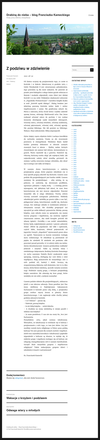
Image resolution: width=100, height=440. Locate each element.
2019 (74, 160)
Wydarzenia (77, 205)
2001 (7, 81)
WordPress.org (78, 232)
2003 (74, 138)
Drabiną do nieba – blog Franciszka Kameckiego (38, 15)
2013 (74, 150)
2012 (74, 148)
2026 (75, 175)
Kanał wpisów (77, 228)
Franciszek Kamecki (12, 76)
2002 (74, 136)
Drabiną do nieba (78, 179)
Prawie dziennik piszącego (81, 199)
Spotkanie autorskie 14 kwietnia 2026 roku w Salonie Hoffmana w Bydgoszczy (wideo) (83, 113)
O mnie (91, 15)
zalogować (19, 378)
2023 (74, 168)
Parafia (75, 195)
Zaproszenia (77, 212)
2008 (74, 140)
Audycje (75, 177)
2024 (74, 171)
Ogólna (75, 193)
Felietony (12, 81)
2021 (74, 164)
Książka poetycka (78, 191)
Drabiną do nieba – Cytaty (81, 181)
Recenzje (76, 201)
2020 (74, 162)
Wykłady (76, 208)
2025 (74, 173)
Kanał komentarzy (79, 230)
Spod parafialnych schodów (82, 203)
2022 (74, 166)
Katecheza (76, 189)
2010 (74, 144)
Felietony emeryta (78, 185)
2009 (75, 142)
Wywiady (76, 210)
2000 (74, 131)
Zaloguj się (76, 226)
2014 (74, 152)
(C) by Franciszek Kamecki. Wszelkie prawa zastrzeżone (23, 429)
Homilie (75, 187)
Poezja (75, 197)
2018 (74, 156)
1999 (75, 129)
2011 (74, 146)
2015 (74, 154)
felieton (8, 84)
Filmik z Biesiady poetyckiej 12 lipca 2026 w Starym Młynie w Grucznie (82, 87)
